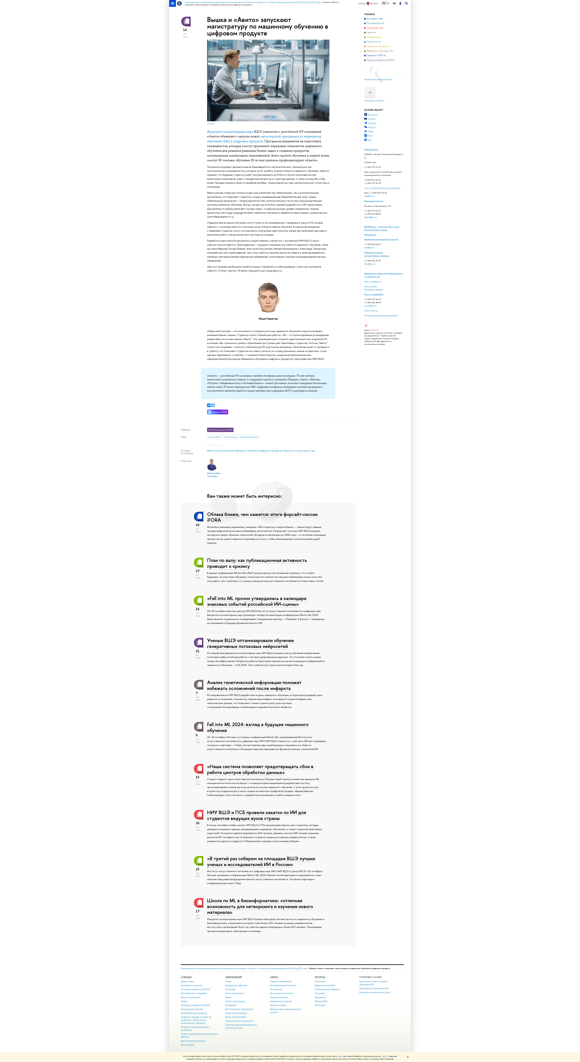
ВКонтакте (373, 114)
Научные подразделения (281, 981)
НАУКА (274, 977)
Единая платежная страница (193, 1040)
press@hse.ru (370, 305)
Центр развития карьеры (236, 1013)
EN (388, 3)
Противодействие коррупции (194, 1013)
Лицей (228, 981)
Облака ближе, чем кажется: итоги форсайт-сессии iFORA (262, 517)
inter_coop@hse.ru (373, 281)
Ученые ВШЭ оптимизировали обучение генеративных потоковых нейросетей (250, 643)
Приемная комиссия (373, 201)
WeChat (371, 127)
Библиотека (320, 981)
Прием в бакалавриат (234, 993)
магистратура (230, 437)
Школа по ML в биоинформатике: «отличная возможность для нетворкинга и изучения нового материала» (260, 906)
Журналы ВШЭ (321, 1001)
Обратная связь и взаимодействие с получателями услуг (241, 1026)
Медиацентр (320, 997)
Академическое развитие (281, 1001)
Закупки (184, 1001)
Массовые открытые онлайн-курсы (374, 992)
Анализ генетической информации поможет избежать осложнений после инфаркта (254, 685)
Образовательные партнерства (239, 1021)
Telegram (372, 123)
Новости (253, 968)
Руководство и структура (192, 985)
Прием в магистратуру (235, 1001)
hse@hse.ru (369, 196)
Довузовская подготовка (236, 985)
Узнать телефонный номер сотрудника (382, 188)
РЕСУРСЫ (320, 977)
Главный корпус (371, 149)
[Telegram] (213, 405)
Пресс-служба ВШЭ (373, 294)
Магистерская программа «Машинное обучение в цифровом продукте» (244, 450)
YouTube (371, 118)
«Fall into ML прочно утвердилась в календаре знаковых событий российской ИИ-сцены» (256, 601)
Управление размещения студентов (381, 239)
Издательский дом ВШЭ (325, 985)
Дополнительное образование (239, 1009)
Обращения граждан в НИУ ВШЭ (195, 1005)
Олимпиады (230, 989)
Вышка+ (228, 997)
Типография (320, 993)
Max (370, 139)
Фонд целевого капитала (192, 1009)
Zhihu (370, 135)
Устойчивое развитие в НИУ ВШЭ (195, 989)
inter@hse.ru (370, 263)
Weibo (371, 131)
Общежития (370, 234)
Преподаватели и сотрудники (194, 993)
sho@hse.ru (369, 247)
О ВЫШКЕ (186, 977)
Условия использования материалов (381, 315)
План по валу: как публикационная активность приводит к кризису (257, 563)
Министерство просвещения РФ (373, 988)
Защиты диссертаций (279, 997)
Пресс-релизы (371, 310)
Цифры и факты (187, 981)
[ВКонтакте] (209, 405)
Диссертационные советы (281, 993)
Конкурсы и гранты (278, 1005)
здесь (340, 1056)
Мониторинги (276, 989)
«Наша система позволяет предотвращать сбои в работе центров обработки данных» (260, 769)
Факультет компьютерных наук (230, 132)
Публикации (320, 1005)
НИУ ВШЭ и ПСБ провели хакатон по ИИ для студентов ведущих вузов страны (256, 815)
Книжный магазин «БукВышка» (327, 989)
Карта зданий (370, 286)
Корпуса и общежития (190, 997)
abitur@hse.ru (370, 217)
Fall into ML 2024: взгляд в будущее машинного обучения (258, 727)
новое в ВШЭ (214, 437)
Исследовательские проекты (283, 985)
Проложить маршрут (373, 289)
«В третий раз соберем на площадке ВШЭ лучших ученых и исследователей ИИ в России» (261, 861)
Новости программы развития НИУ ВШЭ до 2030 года (283, 968)
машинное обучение (249, 437)
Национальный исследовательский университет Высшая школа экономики (213, 968)
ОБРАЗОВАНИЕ (233, 977)
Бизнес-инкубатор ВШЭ (235, 1017)
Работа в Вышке (187, 1044)
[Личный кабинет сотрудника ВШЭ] (400, 3)
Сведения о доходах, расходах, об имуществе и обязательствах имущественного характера (196, 1020)
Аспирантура (231, 1005)
